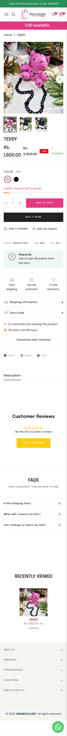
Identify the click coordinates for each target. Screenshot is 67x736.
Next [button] (60, 79)
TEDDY (33, 619)
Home (8, 35)
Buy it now (33, 217)
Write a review (33, 443)
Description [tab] (12, 375)
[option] (33, 78)
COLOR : (12, 172)
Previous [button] (7, 79)
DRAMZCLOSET (26, 714)
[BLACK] (16, 179)
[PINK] (7, 179)
